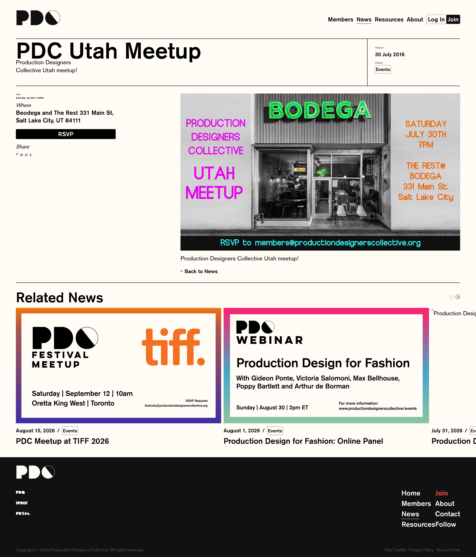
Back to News (201, 271)
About (415, 19)
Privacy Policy (421, 550)
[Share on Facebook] (30, 154)
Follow (445, 524)
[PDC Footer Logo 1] (20, 492)
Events (383, 69)
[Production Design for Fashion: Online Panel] (326, 365)
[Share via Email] (21, 154)
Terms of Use (448, 550)
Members (340, 19)
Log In (436, 19)
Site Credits (395, 550)
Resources (389, 19)
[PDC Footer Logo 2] (22, 503)
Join (441, 493)
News (364, 19)
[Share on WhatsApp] (26, 154)
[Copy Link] (17, 154)
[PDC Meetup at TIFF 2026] (118, 365)
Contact (447, 513)
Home (411, 493)
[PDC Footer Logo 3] (23, 513)
